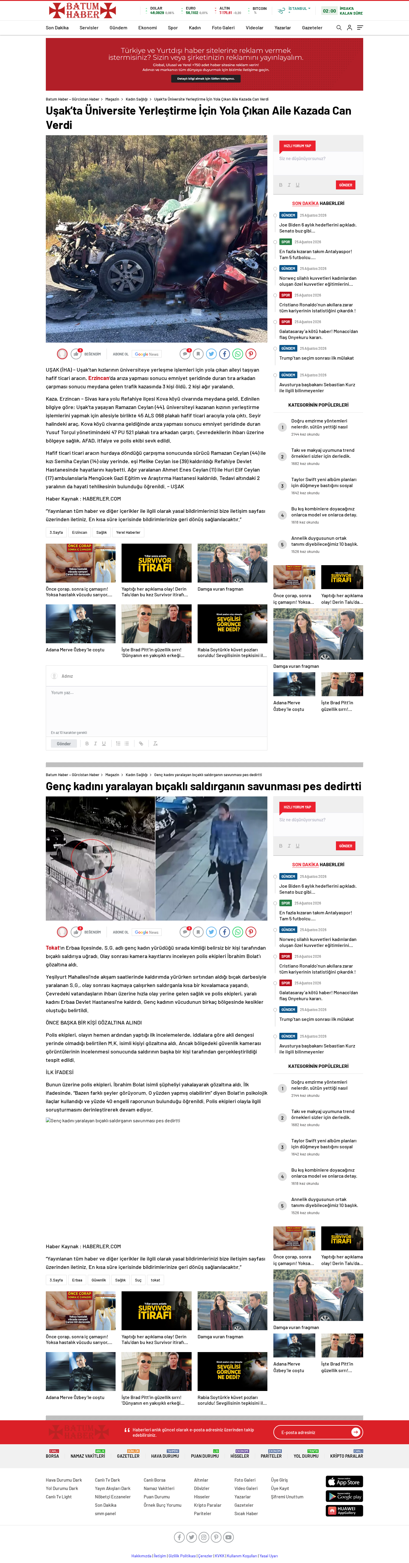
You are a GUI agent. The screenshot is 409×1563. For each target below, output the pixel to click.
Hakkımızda (141, 1555)
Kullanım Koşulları (242, 1555)
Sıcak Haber (246, 1513)
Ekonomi (147, 27)
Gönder (64, 743)
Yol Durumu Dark (62, 1488)
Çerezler (205, 1555)
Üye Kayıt (280, 1488)
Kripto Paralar (346, 1454)
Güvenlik (99, 1280)
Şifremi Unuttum (287, 1496)
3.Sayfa (56, 532)
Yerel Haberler (128, 532)
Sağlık (101, 532)
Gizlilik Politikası (182, 1555)
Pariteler (271, 1454)
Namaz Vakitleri (88, 1454)
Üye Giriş (279, 1480)
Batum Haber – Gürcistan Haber (72, 99)
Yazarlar (283, 27)
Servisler (89, 27)
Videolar (254, 27)
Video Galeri (245, 1488)
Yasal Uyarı (269, 1555)
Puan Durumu (205, 1454)
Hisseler (240, 1454)
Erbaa (77, 1280)
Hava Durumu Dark (64, 1480)
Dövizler (202, 1488)
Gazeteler (312, 27)
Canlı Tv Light (59, 1496)
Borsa (52, 1454)
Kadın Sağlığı (137, 99)
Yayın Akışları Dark (113, 1488)
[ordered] (118, 743)
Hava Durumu (165, 1454)
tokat (155, 1280)
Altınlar (201, 1480)
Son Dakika (57, 27)
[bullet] (126, 743)
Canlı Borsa (155, 1480)
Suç (138, 1280)
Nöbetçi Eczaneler (113, 1496)
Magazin (112, 99)
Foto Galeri (223, 27)
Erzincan (79, 532)
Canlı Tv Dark (107, 1480)
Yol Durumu (306, 1454)
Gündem (118, 27)
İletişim (160, 1555)
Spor (173, 27)
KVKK (220, 1555)
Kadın (195, 27)
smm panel (105, 1513)
